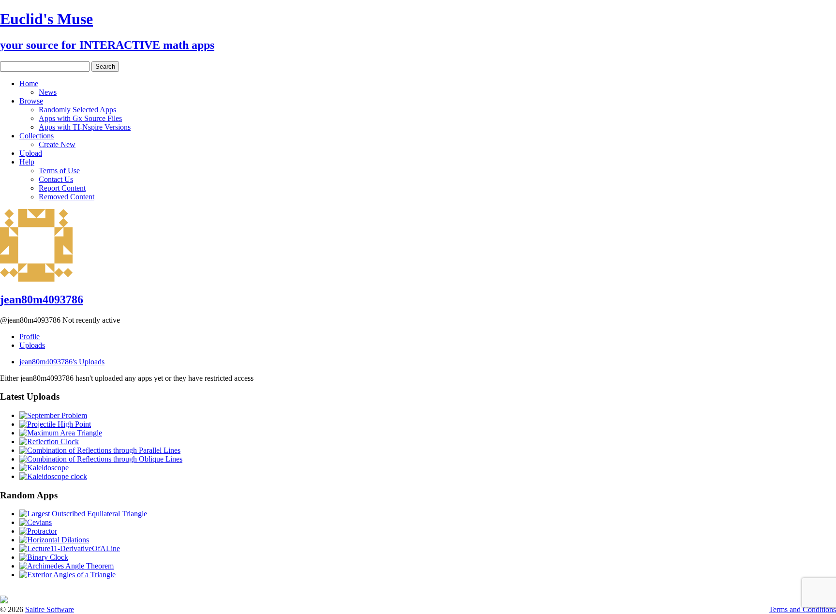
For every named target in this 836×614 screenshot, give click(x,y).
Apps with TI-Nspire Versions (85, 127)
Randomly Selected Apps (77, 109)
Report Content (62, 188)
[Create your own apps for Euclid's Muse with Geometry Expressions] (4, 601)
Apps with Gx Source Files (80, 118)
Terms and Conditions (802, 609)
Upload (30, 153)
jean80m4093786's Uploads (61, 362)
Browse (31, 101)
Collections (36, 136)
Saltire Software (49, 609)
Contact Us (56, 179)
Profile (29, 336)
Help (26, 162)
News (48, 92)
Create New (57, 144)
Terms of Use (59, 170)
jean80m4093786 (41, 299)
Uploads (32, 345)
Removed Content (66, 197)
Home (28, 83)
